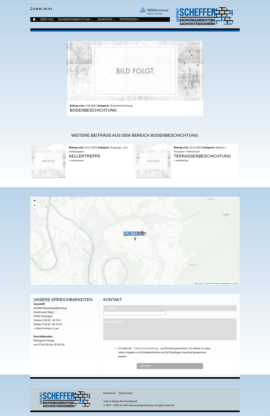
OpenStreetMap (213, 283)
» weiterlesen (76, 160)
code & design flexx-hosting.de (120, 401)
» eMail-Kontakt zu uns (46, 328)
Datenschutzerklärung (146, 348)
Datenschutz (125, 393)
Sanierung (105, 19)
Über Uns (46, 19)
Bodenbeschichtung (121, 105)
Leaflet (200, 283)
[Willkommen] (34, 19)
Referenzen (129, 19)
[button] (135, 235)
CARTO (235, 283)
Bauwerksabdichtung (74, 19)
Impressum (109, 393)
